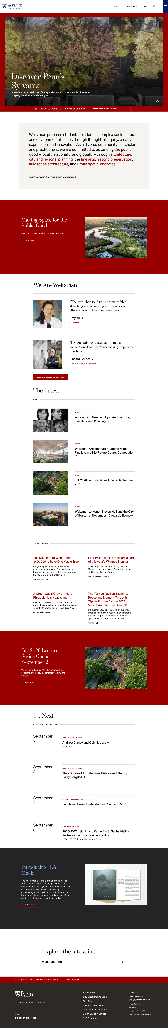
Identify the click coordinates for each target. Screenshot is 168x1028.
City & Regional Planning (95, 997)
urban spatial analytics (96, 164)
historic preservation (114, 159)
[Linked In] (24, 1018)
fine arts (88, 159)
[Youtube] (31, 1018)
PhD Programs (90, 1018)
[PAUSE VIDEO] (157, 100)
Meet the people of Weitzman (51, 377)
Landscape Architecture (95, 1009)
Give (145, 6)
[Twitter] (20, 1018)
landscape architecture (48, 164)
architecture (121, 154)
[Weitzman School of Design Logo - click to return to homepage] (12, 6)
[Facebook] (16, 1018)
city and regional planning (51, 159)
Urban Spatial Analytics (94, 1014)
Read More (29, 240)
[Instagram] (27, 1018)
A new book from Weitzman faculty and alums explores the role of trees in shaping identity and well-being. (50, 94)
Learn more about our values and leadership (51, 176)
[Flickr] (34, 1018)
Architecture (89, 992)
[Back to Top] (160, 1014)
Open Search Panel (154, 6)
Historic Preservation (93, 1005)
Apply (116, 6)
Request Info (130, 6)
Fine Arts (87, 1001)
